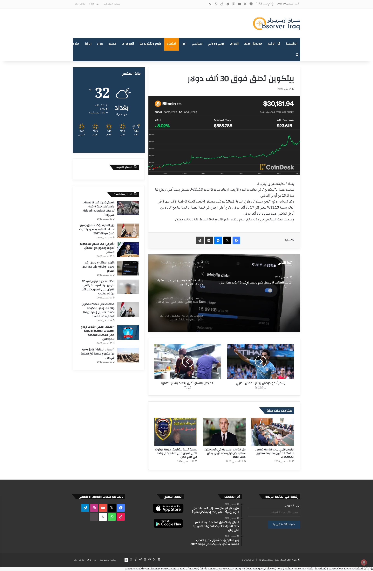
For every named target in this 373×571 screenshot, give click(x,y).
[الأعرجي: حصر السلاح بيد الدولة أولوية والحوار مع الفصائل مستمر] (128, 249)
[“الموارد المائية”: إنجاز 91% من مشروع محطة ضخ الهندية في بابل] (128, 355)
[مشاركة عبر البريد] (209, 240)
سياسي (197, 43)
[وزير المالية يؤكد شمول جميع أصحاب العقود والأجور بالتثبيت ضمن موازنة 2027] (128, 231)
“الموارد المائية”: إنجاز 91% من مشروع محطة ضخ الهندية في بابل (97, 353)
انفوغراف (128, 43)
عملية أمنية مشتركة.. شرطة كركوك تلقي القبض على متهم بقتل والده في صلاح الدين (176, 453)
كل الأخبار (274, 43)
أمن (184, 43)
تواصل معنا (80, 4)
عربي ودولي (216, 43)
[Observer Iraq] (276, 23)
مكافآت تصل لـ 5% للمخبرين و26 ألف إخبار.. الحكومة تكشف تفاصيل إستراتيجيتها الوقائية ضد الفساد (98, 310)
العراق (234, 43)
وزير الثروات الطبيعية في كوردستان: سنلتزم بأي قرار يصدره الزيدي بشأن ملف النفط (225, 453)
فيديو (112, 43)
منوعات (74, 43)
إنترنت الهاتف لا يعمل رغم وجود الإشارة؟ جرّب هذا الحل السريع (256, 284)
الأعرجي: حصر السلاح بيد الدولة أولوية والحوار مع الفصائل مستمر (97, 248)
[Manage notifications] (364, 562)
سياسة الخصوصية (111, 4)
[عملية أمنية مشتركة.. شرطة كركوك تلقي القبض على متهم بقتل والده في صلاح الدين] (175, 432)
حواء (100, 43)
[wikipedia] (204, 4)
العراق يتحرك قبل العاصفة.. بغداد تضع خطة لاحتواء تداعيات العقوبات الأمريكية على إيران (98, 208)
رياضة (88, 43)
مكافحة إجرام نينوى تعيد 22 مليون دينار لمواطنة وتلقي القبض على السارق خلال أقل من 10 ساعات (98, 287)
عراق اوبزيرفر (247, 560)
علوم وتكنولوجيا (150, 43)
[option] (224, 293)
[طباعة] (200, 240)
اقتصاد (171, 43)
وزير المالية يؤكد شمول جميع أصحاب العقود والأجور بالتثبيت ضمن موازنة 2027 (96, 229)
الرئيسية (291, 43)
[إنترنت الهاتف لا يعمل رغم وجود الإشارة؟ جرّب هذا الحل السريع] (224, 293)
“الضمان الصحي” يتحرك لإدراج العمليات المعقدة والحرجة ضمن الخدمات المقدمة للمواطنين (97, 333)
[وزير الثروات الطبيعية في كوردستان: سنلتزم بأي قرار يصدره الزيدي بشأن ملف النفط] (224, 432)
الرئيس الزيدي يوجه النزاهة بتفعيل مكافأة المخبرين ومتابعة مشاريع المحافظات (274, 453)
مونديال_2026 (253, 43)
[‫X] (227, 240)
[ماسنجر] (218, 240)
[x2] (210, 4)
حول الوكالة (94, 4)
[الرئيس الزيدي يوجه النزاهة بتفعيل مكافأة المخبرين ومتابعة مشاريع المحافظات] (272, 432)
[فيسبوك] (236, 240)
